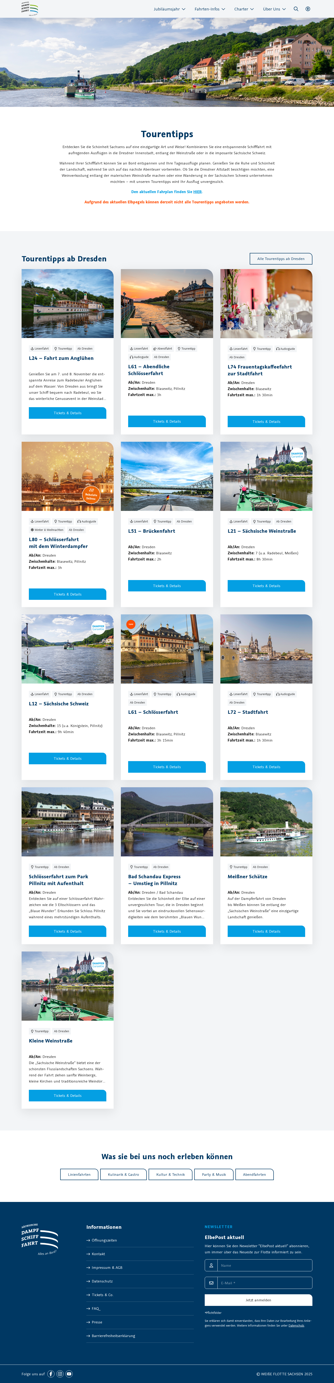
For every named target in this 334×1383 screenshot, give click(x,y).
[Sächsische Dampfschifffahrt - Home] (30, 9)
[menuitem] (169, 9)
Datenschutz (296, 1325)
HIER (197, 191)
